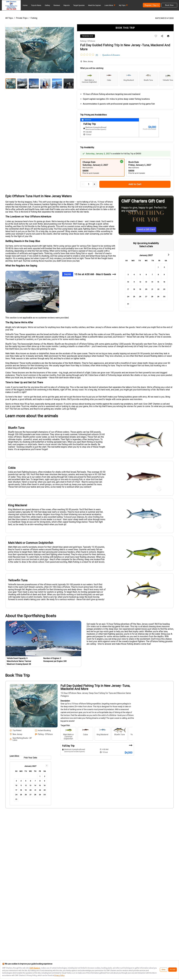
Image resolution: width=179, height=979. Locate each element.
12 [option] (140, 282)
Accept (172, 969)
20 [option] (146, 289)
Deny (164, 969)
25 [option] (134, 296)
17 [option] (128, 289)
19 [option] (140, 289)
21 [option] (152, 289)
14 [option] (152, 282)
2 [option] (164, 267)
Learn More (14, 756)
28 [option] (152, 296)
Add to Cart (134, 184)
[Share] (162, 36)
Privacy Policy (59, 975)
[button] (110, 6)
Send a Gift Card (146, 229)
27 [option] (146, 296)
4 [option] (134, 274)
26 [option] (140, 296)
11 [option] (134, 282)
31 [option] (128, 304)
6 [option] (146, 274)
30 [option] (164, 296)
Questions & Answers (111, 55)
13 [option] (146, 282)
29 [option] (158, 296)
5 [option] (140, 274)
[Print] (168, 36)
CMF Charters (35, 968)
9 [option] (164, 274)
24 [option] (128, 296)
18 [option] (134, 289)
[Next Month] (168, 254)
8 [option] (158, 274)
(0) (97, 55)
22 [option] (158, 289)
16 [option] (164, 282)
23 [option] (164, 289)
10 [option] (128, 282)
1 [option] (158, 267)
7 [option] (152, 274)
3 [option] (128, 274)
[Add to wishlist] (156, 36)
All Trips (9, 18)
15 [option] (158, 282)
